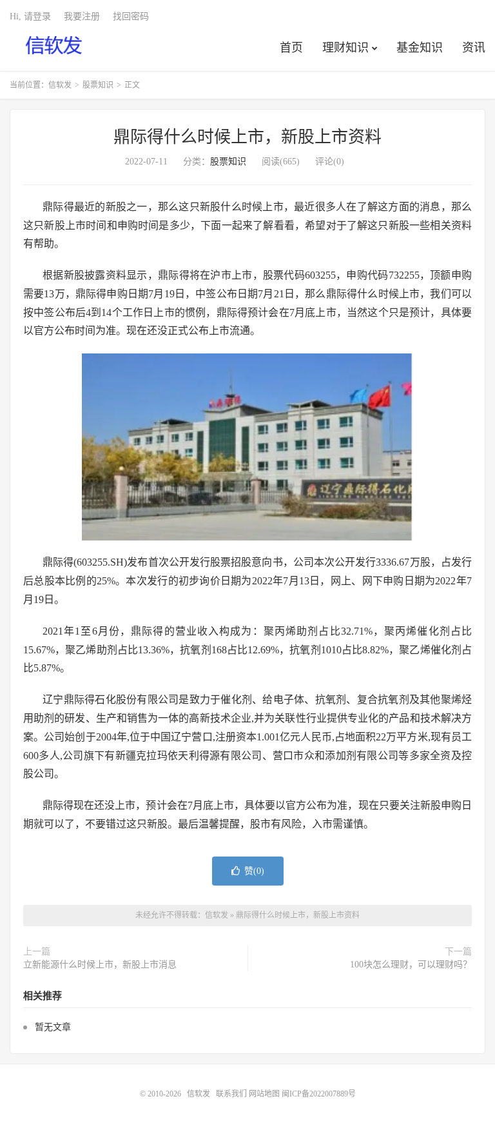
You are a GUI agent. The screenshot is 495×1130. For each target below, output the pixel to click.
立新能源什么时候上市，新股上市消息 (100, 964)
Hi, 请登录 (30, 16)
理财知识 (345, 47)
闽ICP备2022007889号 (319, 1093)
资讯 (473, 47)
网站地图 (264, 1093)
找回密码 (131, 16)
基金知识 (419, 47)
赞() (254, 871)
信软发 (54, 45)
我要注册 (82, 16)
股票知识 (97, 85)
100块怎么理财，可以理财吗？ (411, 964)
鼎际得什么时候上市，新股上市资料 (247, 137)
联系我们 (232, 1093)
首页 (291, 47)
